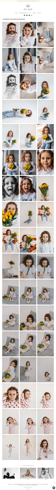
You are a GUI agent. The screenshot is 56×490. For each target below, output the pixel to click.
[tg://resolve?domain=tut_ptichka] (27, 15)
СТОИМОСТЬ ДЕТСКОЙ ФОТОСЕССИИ (14, 19)
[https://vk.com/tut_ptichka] (29, 15)
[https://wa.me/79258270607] (31, 15)
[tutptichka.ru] (28, 7)
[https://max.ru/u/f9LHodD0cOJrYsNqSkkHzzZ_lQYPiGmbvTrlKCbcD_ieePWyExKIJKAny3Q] (24, 15)
